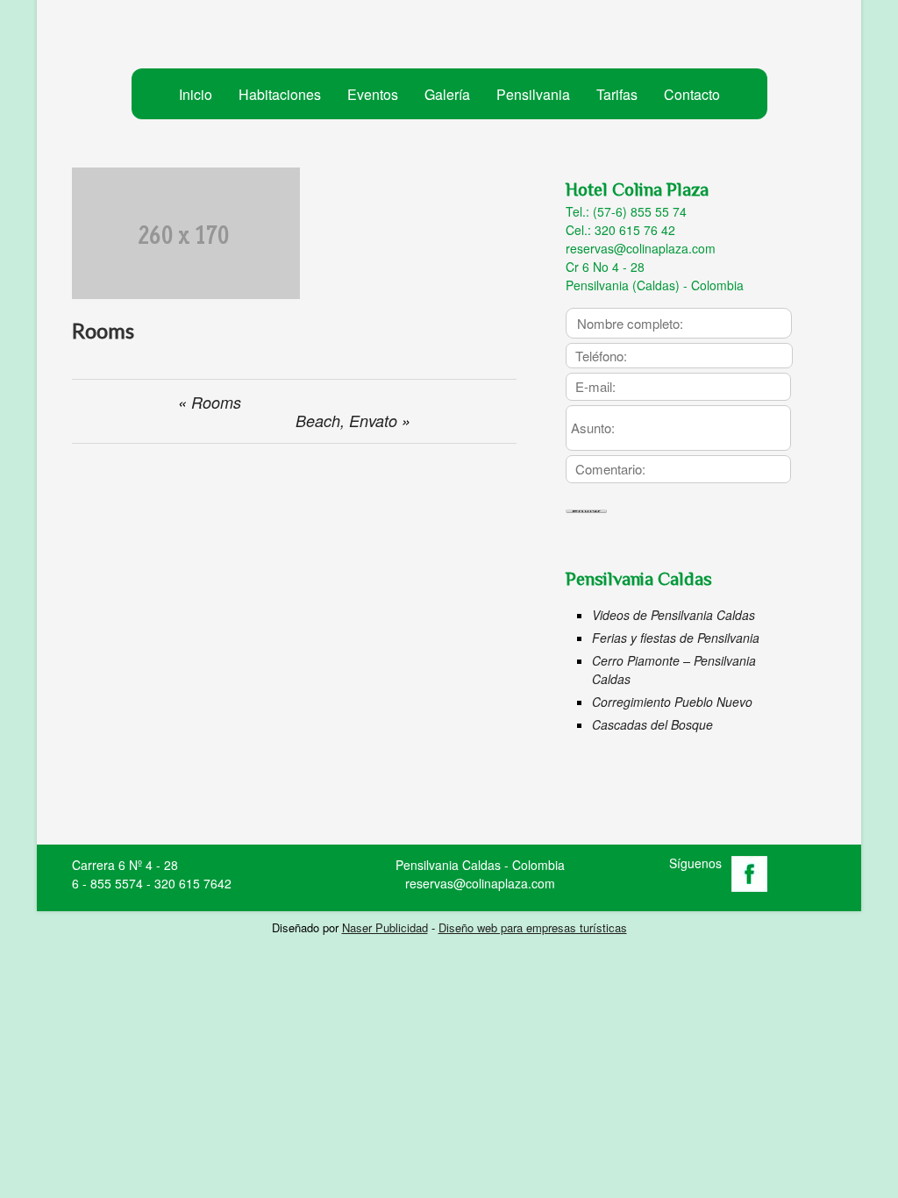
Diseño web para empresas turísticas (532, 927)
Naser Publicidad (385, 927)
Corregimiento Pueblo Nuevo (672, 701)
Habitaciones (280, 94)
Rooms (216, 402)
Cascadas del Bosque (652, 724)
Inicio (195, 94)
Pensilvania (533, 94)
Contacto (692, 94)
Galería (447, 94)
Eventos (372, 94)
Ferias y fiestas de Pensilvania (675, 637)
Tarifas (617, 94)
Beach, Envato (346, 420)
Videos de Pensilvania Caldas (673, 615)
